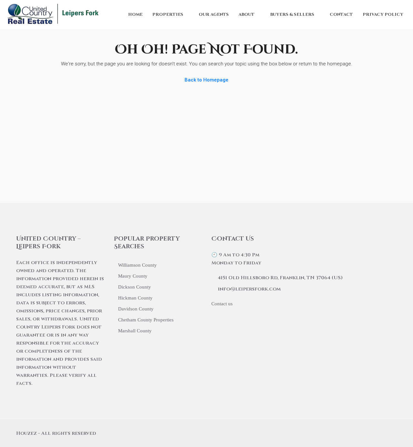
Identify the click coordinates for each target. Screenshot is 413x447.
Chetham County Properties (146, 319)
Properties (167, 14)
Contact (341, 14)
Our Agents (214, 14)
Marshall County (135, 330)
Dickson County (134, 287)
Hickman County (135, 297)
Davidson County (136, 308)
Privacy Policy (383, 14)
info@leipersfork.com (249, 289)
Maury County (132, 276)
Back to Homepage (206, 80)
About (246, 14)
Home (135, 14)
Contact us (222, 303)
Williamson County (137, 265)
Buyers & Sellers (292, 14)
